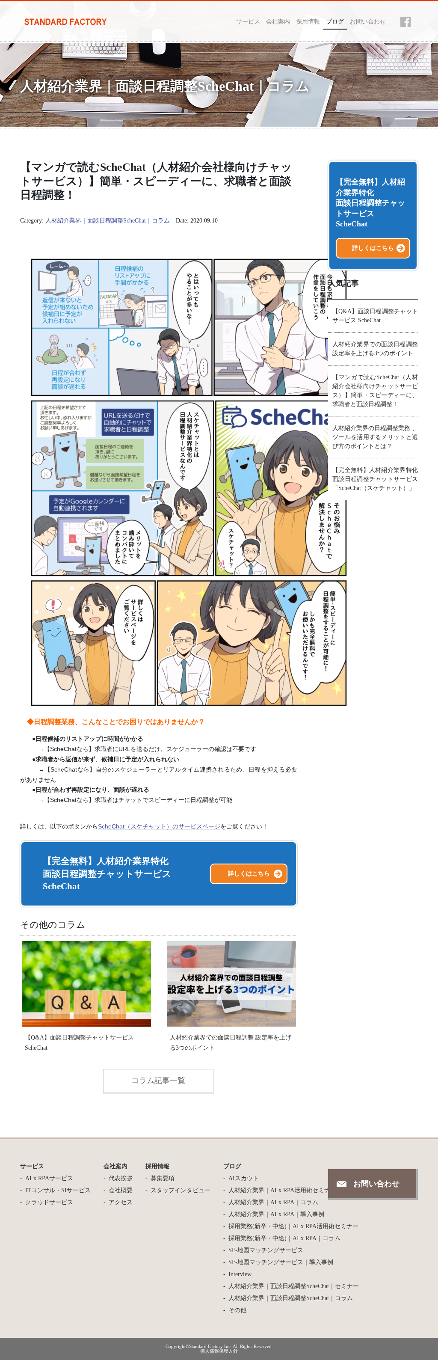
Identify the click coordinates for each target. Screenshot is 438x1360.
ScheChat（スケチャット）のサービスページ (159, 826)
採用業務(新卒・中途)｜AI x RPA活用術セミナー (293, 1226)
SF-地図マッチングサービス (265, 1250)
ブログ (335, 21)
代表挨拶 (121, 1178)
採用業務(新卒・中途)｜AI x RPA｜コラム (284, 1238)
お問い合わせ (368, 21)
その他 (237, 1310)
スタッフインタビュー (180, 1190)
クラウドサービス (49, 1202)
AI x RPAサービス (49, 1178)
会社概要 (121, 1190)
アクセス (121, 1202)
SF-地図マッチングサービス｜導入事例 (280, 1262)
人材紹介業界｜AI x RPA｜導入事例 (276, 1214)
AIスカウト (243, 1178)
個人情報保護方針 (219, 1351)
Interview (240, 1274)
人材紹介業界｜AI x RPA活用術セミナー (282, 1190)
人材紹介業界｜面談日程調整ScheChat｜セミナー (293, 1286)
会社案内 (278, 21)
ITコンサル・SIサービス (58, 1190)
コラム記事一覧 (158, 1080)
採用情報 (308, 21)
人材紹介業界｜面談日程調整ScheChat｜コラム (107, 220)
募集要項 (163, 1178)
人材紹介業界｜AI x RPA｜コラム (273, 1202)
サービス (248, 21)
